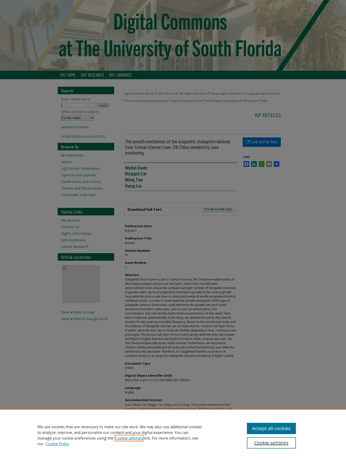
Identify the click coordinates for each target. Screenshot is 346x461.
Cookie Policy (57, 443)
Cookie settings (129, 438)
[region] (173, 435)
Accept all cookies (271, 428)
